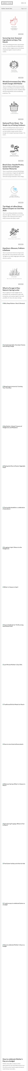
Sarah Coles (7, 3)
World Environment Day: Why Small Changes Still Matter (14, 83)
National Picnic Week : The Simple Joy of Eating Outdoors (14, 124)
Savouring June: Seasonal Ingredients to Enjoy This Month (12, 40)
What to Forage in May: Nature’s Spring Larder (11, 289)
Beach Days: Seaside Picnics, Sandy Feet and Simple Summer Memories (13, 167)
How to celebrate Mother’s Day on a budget (13, 1060)
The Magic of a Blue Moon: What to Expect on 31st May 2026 (13, 208)
